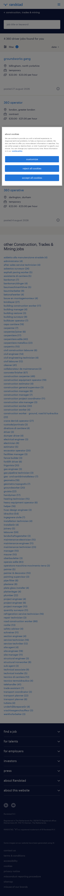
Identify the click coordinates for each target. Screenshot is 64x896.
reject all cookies (32, 168)
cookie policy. (17, 151)
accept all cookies (32, 177)
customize (32, 159)
